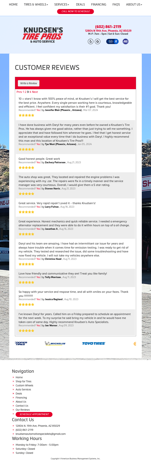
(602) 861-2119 (108, 27)
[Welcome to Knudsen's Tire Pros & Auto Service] (43, 35)
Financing (21, 397)
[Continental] (135, 343)
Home (19, 377)
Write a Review (28, 83)
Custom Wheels (24, 385)
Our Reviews (23, 409)
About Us (21, 401)
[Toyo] (85, 343)
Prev (19, 91)
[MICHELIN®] (46, 343)
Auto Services (23, 389)
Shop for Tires (23, 381)
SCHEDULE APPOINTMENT (34, 414)
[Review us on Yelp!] (90, 41)
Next (35, 91)
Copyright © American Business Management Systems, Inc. (75, 459)
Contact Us (22, 405)
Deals (19, 393)
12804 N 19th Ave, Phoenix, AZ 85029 (108, 30)
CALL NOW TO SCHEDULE (76, 11)
